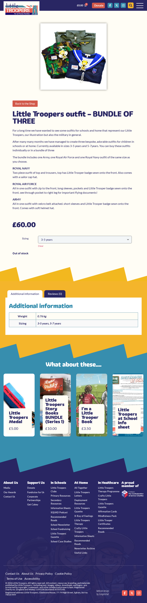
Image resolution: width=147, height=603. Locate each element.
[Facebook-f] (110, 5)
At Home (81, 483)
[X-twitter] (116, 5)
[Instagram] (123, 5)
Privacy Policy (44, 573)
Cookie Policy (63, 573)
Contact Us (12, 573)
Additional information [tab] (25, 293)
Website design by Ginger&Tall (102, 592)
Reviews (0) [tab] (55, 293)
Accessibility (32, 578)
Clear (40, 246)
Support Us (36, 483)
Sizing (25, 238)
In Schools (58, 483)
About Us (11, 483)
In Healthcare (108, 483)
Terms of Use (14, 578)
